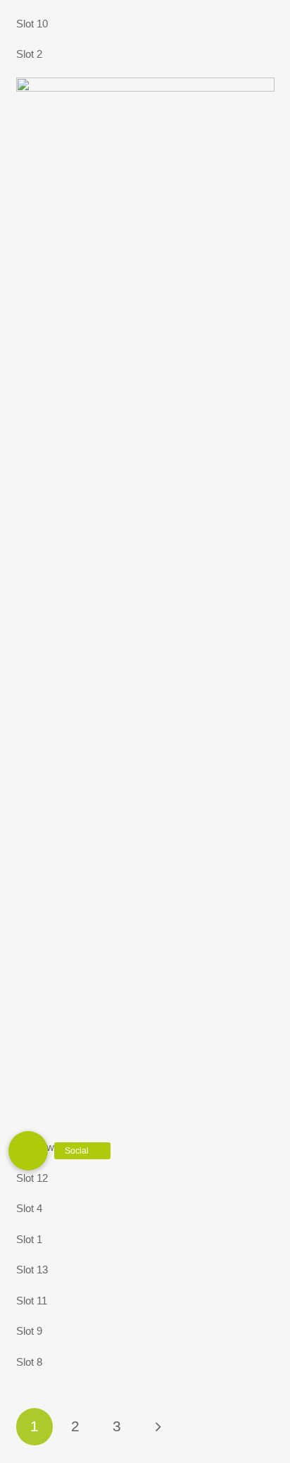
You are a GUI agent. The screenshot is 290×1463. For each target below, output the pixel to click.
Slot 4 (29, 1208)
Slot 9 (29, 1331)
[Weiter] (158, 1426)
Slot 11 (31, 1301)
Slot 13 (32, 1270)
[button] (28, 1151)
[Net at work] (145, 86)
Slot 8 (29, 1362)
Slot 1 (29, 1239)
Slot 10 (32, 24)
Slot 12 (32, 1178)
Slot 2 (29, 54)
